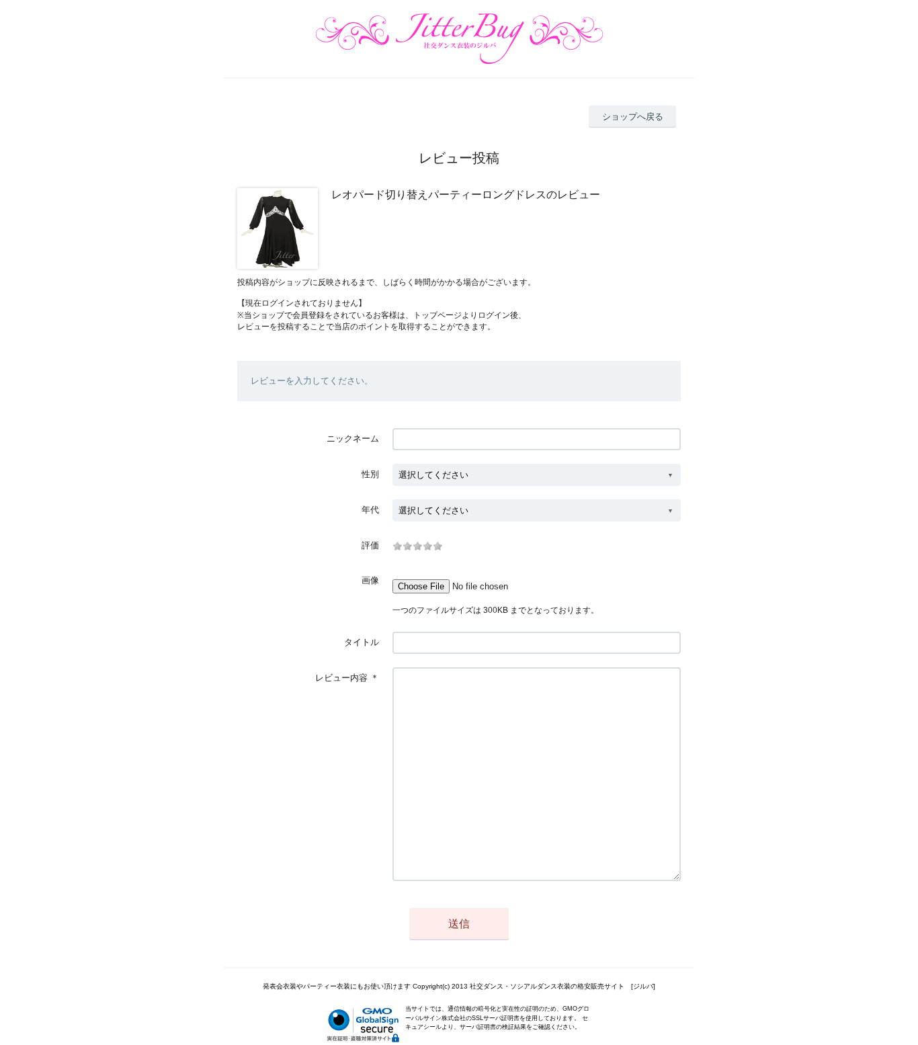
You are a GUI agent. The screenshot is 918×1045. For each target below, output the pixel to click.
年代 (370, 510)
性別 (370, 474)
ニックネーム (353, 438)
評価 (370, 545)
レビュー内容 (341, 678)
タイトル (361, 642)
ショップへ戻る (632, 117)
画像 (370, 580)
